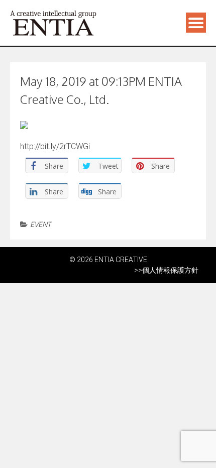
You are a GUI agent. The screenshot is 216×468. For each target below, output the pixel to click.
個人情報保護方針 (170, 270)
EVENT (40, 224)
